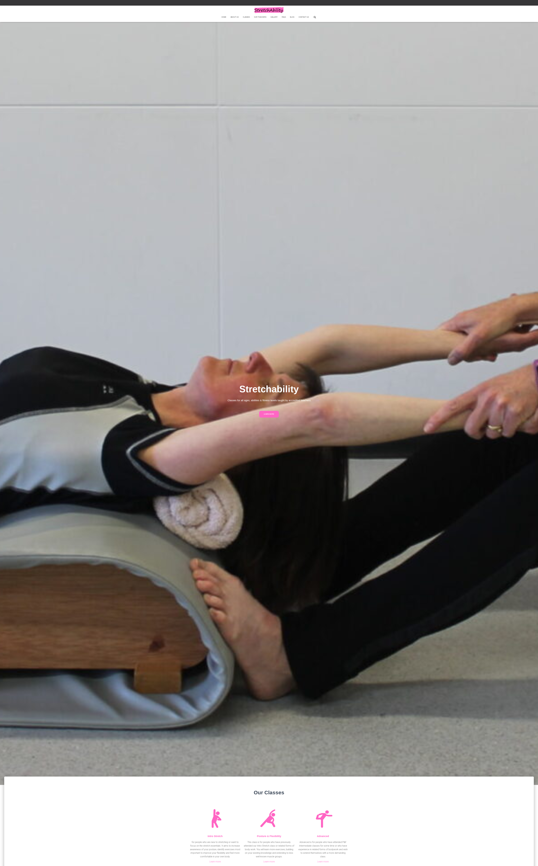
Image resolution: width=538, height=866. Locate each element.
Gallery (274, 17)
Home (224, 17)
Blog (292, 17)
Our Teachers (260, 17)
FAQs (284, 17)
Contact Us (304, 17)
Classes (246, 17)
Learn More (269, 414)
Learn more (215, 861)
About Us (234, 17)
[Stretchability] (269, 10)
